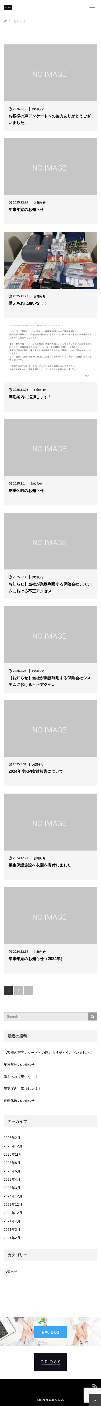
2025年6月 (12, 1171)
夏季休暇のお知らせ (26, 490)
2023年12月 (13, 1204)
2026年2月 (12, 1138)
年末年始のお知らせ (26, 209)
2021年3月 (12, 1229)
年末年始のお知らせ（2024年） (36, 959)
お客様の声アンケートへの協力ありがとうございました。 (50, 119)
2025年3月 (12, 1188)
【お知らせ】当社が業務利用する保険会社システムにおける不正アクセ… (50, 681)
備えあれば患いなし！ (28, 303)
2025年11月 (13, 1154)
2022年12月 (13, 1213)
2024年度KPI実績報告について (36, 771)
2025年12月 (13, 1146)
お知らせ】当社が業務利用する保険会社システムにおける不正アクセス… (50, 587)
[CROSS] (8, 7)
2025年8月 (12, 1163)
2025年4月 (12, 1179)
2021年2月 (12, 1238)
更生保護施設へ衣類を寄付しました (40, 865)
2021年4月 (12, 1221)
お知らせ (38, 109)
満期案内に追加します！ (30, 397)
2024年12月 (13, 1196)
